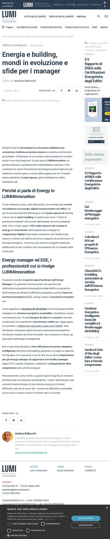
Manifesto (59, 5)
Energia (81, 16)
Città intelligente (35, 16)
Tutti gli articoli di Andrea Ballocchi (31, 452)
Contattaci (96, 5)
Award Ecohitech (65, 470)
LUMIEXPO (90, 470)
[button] (37, 535)
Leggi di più (49, 519)
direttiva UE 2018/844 (34, 308)
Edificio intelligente (61, 16)
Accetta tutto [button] (86, 518)
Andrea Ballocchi (25, 80)
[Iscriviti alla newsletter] (105, 3)
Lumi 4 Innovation (38, 470)
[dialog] (55, 522)
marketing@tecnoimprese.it (16, 489)
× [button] (107, 508)
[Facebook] (105, 6)
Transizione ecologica (77, 27)
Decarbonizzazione (27, 27)
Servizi (69, 5)
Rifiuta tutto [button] (86, 525)
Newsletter (83, 5)
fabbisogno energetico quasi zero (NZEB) (40, 326)
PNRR (94, 27)
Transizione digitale (51, 27)
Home (4, 36)
